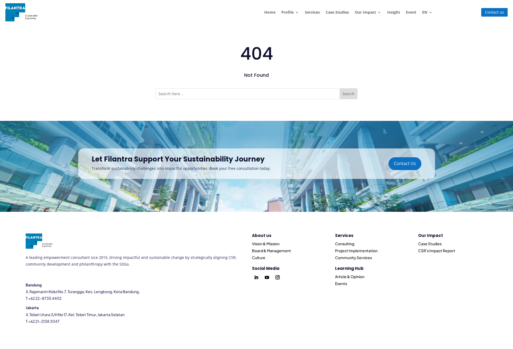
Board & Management (271, 250)
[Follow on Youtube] (267, 277)
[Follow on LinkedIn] (256, 277)
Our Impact (365, 12)
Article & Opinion (349, 276)
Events (341, 283)
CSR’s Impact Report (436, 250)
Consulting (344, 243)
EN (424, 12)
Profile (287, 12)
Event (411, 12)
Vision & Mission (265, 243)
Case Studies (337, 12)
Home (269, 12)
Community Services (353, 257)
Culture (258, 257)
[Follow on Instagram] (277, 277)
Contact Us (405, 163)
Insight (393, 12)
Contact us (494, 12)
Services (312, 12)
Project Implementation (356, 250)
